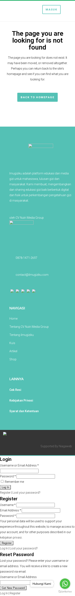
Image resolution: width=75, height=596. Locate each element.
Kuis (12, 343)
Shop (12, 359)
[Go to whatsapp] (65, 583)
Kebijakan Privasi (21, 400)
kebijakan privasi (11, 537)
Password (8, 476)
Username (8, 505)
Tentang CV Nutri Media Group (29, 326)
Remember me (14, 481)
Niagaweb (65, 446)
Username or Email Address (19, 465)
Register (5, 492)
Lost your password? (26, 492)
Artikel (13, 351)
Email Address (10, 510)
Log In (4, 548)
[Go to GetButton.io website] (65, 591)
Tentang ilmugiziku (21, 335)
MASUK (51, 9)
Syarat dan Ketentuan (24, 411)
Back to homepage (37, 97)
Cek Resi (15, 389)
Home (13, 318)
